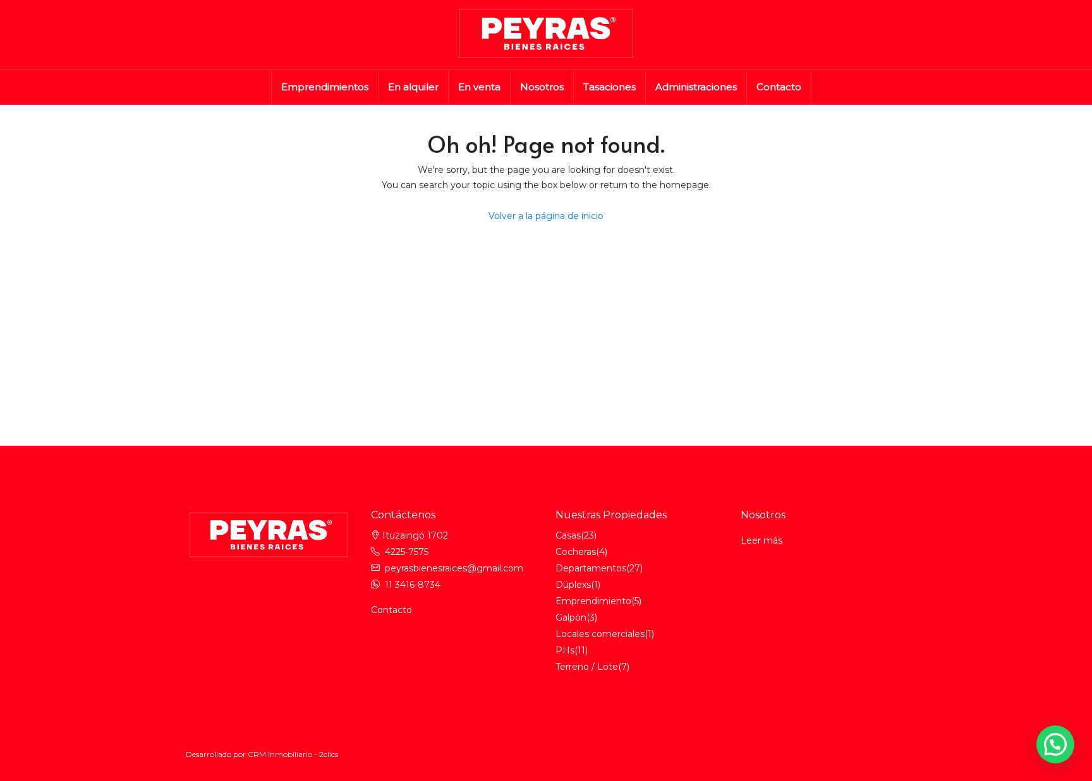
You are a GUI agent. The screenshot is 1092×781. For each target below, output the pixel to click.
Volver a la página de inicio (546, 216)
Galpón (570, 617)
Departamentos (590, 568)
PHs (564, 650)
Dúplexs (573, 584)
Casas (568, 535)
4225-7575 (406, 551)
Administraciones (696, 87)
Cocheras (575, 551)
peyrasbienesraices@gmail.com (454, 568)
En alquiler (413, 87)
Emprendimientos (324, 87)
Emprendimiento (593, 601)
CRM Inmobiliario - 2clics (293, 754)
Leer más (761, 540)
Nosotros (542, 87)
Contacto (778, 87)
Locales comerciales (600, 634)
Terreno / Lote (586, 666)
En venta (479, 87)
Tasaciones (609, 87)
